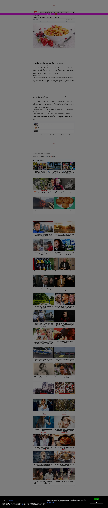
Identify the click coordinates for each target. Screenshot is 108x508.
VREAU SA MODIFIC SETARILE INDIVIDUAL (96, 502)
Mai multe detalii (11, 500)
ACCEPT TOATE (96, 499)
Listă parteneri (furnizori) (50, 502)
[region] (54, 502)
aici (22, 504)
